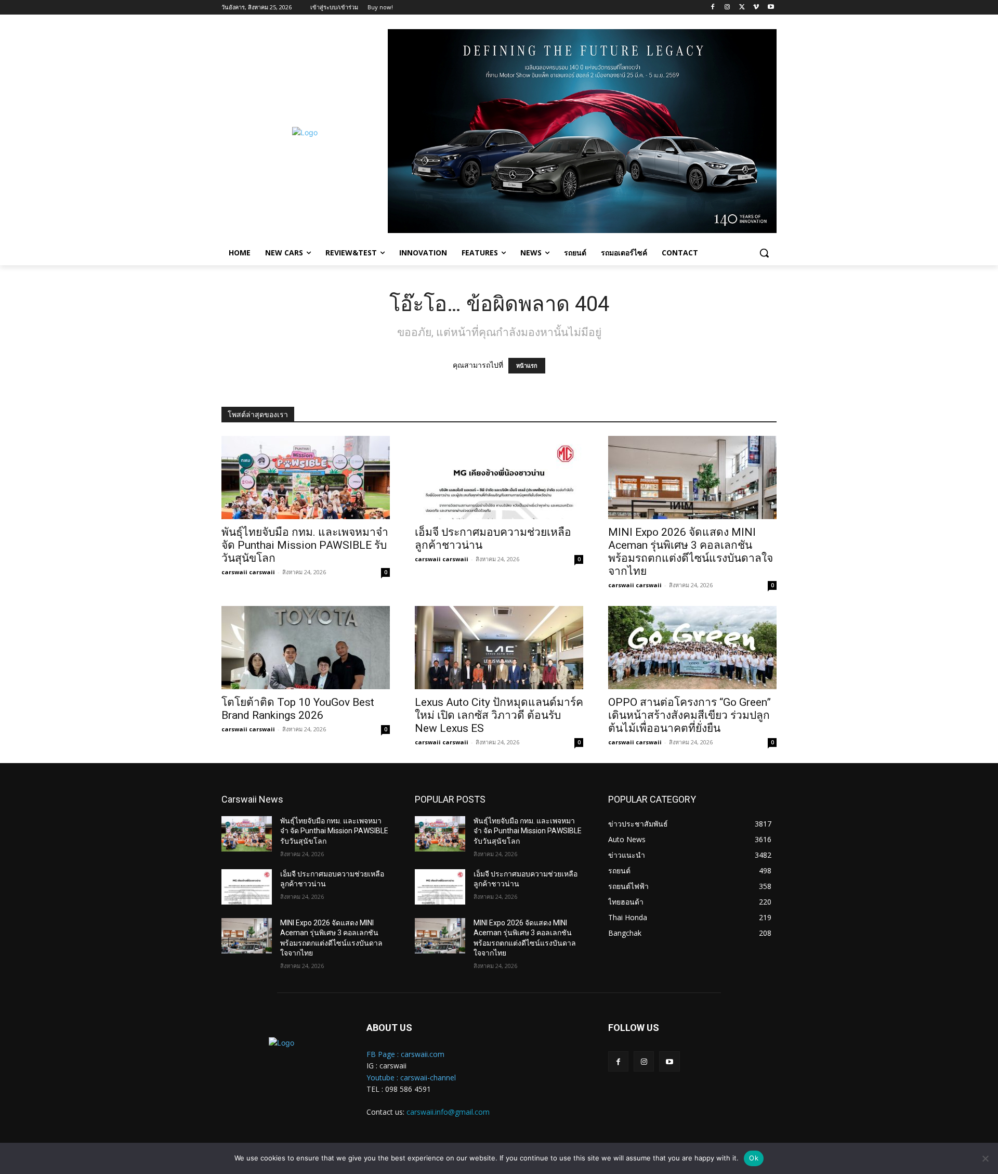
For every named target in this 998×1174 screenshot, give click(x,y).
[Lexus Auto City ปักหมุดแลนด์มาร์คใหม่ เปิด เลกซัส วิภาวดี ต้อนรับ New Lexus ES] (499, 647)
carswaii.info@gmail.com (448, 1112)
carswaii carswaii (248, 572)
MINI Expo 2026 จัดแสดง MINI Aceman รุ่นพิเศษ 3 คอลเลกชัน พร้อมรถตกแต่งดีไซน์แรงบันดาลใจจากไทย (690, 551)
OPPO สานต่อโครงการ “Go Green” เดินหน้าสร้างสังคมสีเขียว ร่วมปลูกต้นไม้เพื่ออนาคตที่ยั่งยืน (689, 715)
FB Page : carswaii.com (405, 1054)
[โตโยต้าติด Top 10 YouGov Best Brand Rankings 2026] (305, 647)
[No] (985, 1158)
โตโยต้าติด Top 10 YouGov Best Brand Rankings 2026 (297, 708)
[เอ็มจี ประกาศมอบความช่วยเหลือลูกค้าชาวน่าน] (499, 477)
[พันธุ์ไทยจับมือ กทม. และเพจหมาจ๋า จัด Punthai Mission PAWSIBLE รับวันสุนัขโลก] (305, 477)
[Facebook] (713, 8)
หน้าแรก (526, 365)
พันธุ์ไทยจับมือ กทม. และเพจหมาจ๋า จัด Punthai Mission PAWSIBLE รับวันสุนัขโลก (304, 545)
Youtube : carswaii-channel (411, 1077)
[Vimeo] (756, 8)
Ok (753, 1158)
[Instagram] (727, 8)
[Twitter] (742, 8)
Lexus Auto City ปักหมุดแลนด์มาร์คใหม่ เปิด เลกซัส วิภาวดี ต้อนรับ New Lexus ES (499, 715)
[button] (764, 252)
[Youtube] (771, 8)
